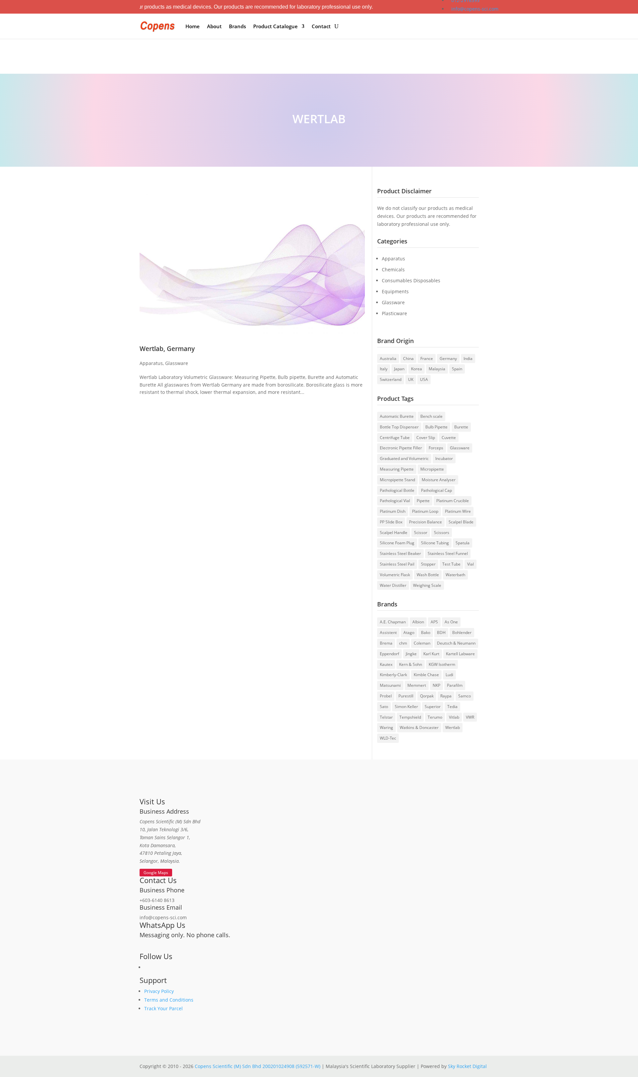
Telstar (386, 717)
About (214, 26)
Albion (418, 622)
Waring (386, 727)
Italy (383, 369)
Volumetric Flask (395, 575)
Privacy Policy (159, 991)
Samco (464, 696)
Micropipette (432, 469)
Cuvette (449, 437)
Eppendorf (389, 654)
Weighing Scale (427, 585)
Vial (470, 564)
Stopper (428, 564)
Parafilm (455, 685)
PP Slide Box (391, 522)
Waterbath (455, 575)
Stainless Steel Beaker (400, 553)
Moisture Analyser (439, 480)
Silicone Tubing (435, 543)
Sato (384, 706)
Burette (461, 427)
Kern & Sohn (410, 664)
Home (192, 26)
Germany (448, 358)
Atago (408, 632)
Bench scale (431, 416)
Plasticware (394, 313)
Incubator (444, 458)
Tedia (452, 706)
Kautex (386, 664)
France (426, 358)
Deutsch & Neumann (456, 643)
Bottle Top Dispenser (399, 427)
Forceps (436, 448)
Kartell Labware (460, 654)
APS (434, 622)
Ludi (449, 674)
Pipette (423, 500)
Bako (425, 632)
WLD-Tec (388, 738)
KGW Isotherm (442, 664)
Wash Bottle (428, 575)
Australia (388, 358)
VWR (470, 717)
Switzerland (390, 379)
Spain (457, 369)
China (408, 358)
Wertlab (452, 727)
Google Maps (156, 872)
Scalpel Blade (461, 522)
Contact (321, 26)
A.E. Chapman (393, 622)
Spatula (463, 543)
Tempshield (410, 717)
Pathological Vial (395, 500)
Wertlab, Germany (167, 348)
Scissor (420, 532)
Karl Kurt (431, 654)
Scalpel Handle (393, 532)
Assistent (388, 632)
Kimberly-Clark (393, 674)
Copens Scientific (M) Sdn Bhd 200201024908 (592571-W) (257, 1066)
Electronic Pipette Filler (401, 448)
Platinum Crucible (452, 500)
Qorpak (427, 696)
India (468, 358)
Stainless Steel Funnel (448, 553)
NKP (436, 685)
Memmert (416, 685)
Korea (416, 369)
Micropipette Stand (397, 480)
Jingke (411, 654)
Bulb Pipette (436, 427)
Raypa (446, 696)
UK (410, 379)
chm (403, 643)
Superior (433, 706)
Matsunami (390, 685)
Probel (386, 696)
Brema (386, 643)
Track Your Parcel (163, 1008)
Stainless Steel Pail (397, 564)
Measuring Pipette (397, 469)
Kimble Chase (426, 674)
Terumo (435, 717)
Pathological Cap (436, 490)
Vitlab (454, 717)
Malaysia (437, 369)
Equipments (395, 291)
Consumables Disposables (411, 280)
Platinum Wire (458, 511)
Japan (399, 369)
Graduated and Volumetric (404, 458)
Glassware (176, 363)
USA (424, 379)
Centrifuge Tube (395, 437)
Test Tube (451, 564)
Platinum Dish (392, 511)
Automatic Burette (397, 416)
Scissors (441, 532)
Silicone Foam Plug (397, 543)
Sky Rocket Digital (467, 1066)
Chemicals (393, 269)
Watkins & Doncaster (419, 727)
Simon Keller (406, 706)
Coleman (422, 643)
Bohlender (462, 632)
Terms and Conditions (168, 1000)
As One (451, 622)
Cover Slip (425, 437)
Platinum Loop (425, 511)
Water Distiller (393, 585)
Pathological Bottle (397, 490)
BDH (441, 632)
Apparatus (151, 363)
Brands (237, 26)
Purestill (405, 696)
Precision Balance (425, 522)
